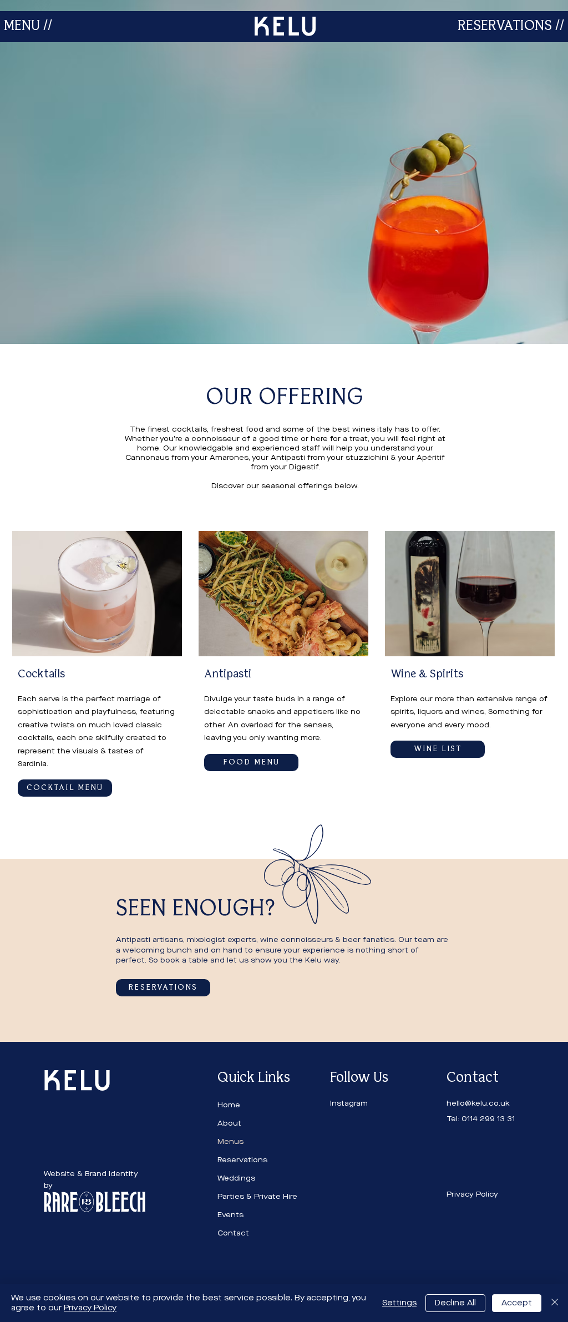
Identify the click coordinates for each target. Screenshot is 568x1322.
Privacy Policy (90, 1308)
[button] (28, 26)
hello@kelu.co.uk (478, 1103)
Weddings (236, 1178)
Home (228, 1105)
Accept (516, 1303)
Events (230, 1214)
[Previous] (62, 172)
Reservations (242, 1159)
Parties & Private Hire (257, 1196)
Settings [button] (399, 1303)
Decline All (455, 1303)
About (229, 1123)
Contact (233, 1233)
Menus (230, 1141)
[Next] (506, 172)
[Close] (554, 1303)
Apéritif (431, 457)
